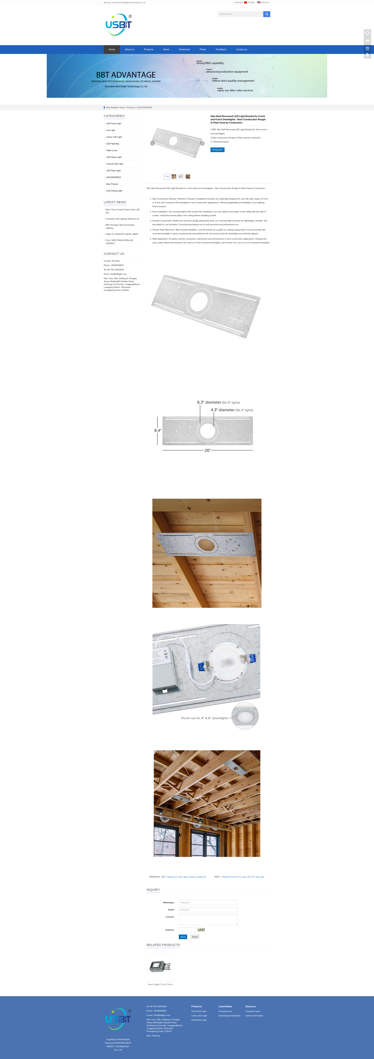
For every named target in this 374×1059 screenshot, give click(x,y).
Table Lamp (111, 150)
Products (148, 49)
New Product (112, 184)
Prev (152, 143)
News (166, 49)
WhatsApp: (168, 902)
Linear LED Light (114, 137)
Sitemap (156, 1035)
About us (129, 49)
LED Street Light (114, 157)
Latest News (225, 1006)
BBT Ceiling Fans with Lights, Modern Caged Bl (184, 877)
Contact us (241, 49)
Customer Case (252, 1011)
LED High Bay (112, 143)
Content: (170, 917)
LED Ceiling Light (114, 191)
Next (202, 143)
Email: (171, 909)
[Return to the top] (367, 56)
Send (183, 937)
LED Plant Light (113, 170)
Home (112, 49)
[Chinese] (249, 2)
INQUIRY (218, 150)
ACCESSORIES (144, 107)
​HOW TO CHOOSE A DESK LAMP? (122, 234)
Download (184, 49)
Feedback (221, 49)
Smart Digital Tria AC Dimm (160, 984)
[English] (263, 2)
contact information (254, 1015)
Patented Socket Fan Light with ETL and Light (243, 877)
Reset (195, 937)
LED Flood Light (113, 123)
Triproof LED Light (114, 164)
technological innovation (229, 1015)
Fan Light (110, 130)
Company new (225, 1011)
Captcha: (169, 930)
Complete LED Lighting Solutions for (122, 219)
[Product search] (266, 14)
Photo (203, 49)
